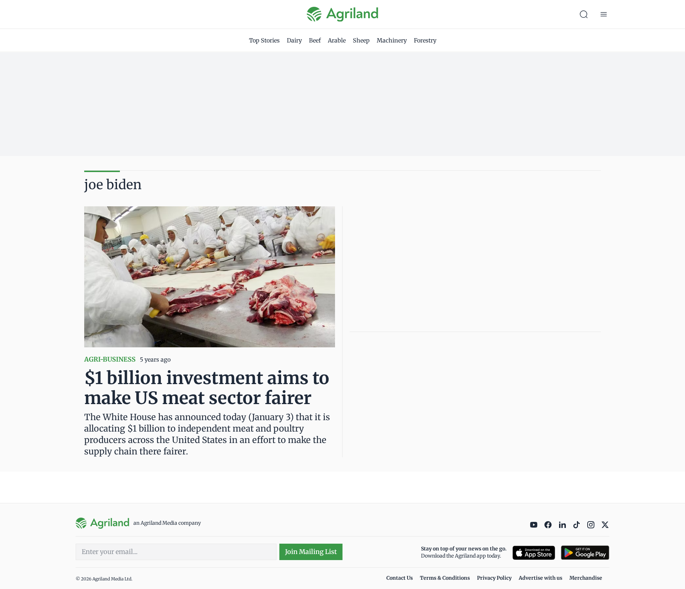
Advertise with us (540, 578)
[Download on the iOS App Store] (533, 552)
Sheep (361, 40)
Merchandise (585, 578)
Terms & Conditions (445, 578)
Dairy (294, 40)
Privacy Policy (494, 578)
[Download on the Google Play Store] (585, 552)
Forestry (425, 40)
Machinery (392, 40)
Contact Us (399, 578)
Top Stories (264, 40)
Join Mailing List (311, 552)
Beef (315, 40)
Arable (337, 40)
